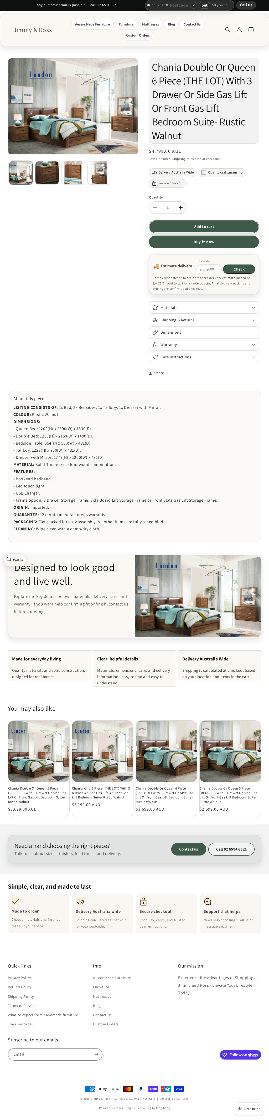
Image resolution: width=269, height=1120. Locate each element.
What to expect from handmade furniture (43, 1014)
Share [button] (159, 372)
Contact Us (102, 1014)
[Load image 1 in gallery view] (21, 173)
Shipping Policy (21, 996)
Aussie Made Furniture (112, 977)
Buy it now (204, 241)
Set (204, 5)
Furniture (101, 987)
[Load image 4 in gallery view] (99, 173)
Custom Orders (106, 1024)
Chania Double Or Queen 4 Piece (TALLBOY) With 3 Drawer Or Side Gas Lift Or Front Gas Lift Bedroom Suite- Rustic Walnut (164, 795)
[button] (92, 24)
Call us (246, 5)
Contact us (188, 849)
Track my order (20, 1024)
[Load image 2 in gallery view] (47, 173)
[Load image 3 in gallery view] (73, 173)
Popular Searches (111, 1108)
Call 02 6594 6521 (231, 849)
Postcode (203, 261)
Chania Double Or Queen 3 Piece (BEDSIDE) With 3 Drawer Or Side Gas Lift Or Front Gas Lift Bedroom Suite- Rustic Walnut (228, 795)
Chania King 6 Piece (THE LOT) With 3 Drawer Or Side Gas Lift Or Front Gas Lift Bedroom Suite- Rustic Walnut (101, 793)
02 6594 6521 (180, 1099)
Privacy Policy (19, 977)
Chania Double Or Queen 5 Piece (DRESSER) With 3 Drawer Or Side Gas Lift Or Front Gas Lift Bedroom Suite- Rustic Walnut (37, 795)
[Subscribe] (96, 1054)
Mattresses (102, 996)
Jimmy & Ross (100, 1099)
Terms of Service (21, 1005)
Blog (97, 1005)
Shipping (179, 159)
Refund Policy (19, 987)
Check (239, 269)
